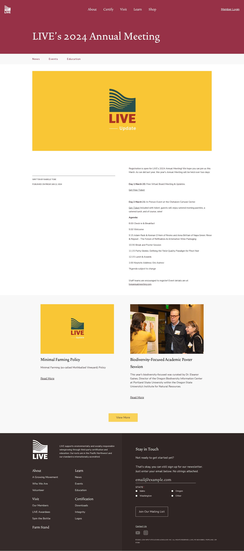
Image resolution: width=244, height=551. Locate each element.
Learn (138, 9)
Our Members (40, 505)
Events (53, 59)
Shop (152, 9)
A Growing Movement (45, 477)
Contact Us (141, 526)
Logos (78, 518)
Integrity (80, 512)
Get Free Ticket (137, 190)
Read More (47, 378)
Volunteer (38, 490)
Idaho (142, 491)
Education (74, 59)
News (36, 59)
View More (123, 417)
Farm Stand (40, 527)
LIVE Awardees (41, 512)
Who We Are (40, 483)
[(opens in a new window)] (138, 534)
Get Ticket (134, 207)
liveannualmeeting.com (140, 284)
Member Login (230, 9)
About (92, 9)
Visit (123, 9)
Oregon (179, 491)
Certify (108, 9)
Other (178, 496)
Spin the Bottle (41, 518)
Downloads (81, 505)
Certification (84, 499)
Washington (146, 496)
